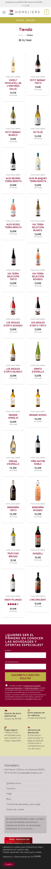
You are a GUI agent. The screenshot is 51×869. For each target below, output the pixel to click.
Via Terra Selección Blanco (38, 227)
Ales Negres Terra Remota (13, 180)
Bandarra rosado (38, 509)
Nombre (8, 651)
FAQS (9, 793)
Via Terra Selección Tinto (13, 276)
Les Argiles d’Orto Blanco (13, 370)
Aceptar (9, 864)
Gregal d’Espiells (13, 462)
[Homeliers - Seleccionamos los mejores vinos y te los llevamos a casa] (25, 12)
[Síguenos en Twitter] (28, 6)
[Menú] (4, 12)
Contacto (10, 788)
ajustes (37, 856)
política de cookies (32, 688)
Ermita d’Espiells (38, 370)
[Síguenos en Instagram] (25, 6)
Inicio (20, 35)
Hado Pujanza (13, 599)
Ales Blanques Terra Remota (38, 180)
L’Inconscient (38, 599)
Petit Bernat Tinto (38, 81)
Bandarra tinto (13, 509)
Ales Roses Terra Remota (13, 226)
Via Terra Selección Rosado (38, 276)
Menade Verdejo (13, 416)
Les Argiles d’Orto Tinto (38, 324)
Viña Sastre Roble (38, 462)
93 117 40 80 (10, 773)
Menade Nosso (38, 415)
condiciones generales (13, 688)
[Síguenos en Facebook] (23, 6)
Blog (8, 799)
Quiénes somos (13, 783)
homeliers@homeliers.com (30, 773)
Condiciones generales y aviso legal (23, 804)
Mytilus (38, 132)
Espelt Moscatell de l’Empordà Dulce (13, 84)
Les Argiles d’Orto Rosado (13, 324)
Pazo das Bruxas (13, 555)
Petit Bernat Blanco (13, 133)
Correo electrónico (12, 662)
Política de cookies (15, 809)
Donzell (38, 553)
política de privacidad (32, 686)
